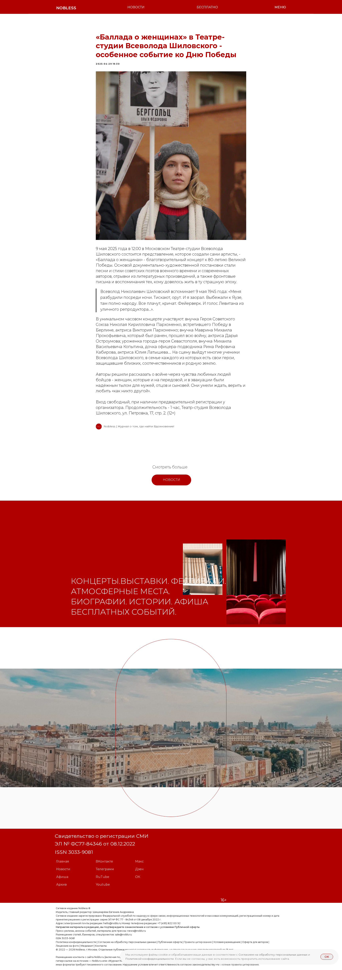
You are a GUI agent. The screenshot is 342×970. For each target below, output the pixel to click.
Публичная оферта (170, 942)
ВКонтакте (104, 861)
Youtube (103, 884)
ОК (137, 877)
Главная (62, 861)
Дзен (139, 869)
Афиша (62, 877)
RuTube (102, 877)
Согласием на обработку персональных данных (273, 954)
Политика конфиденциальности (76, 942)
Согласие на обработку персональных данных (127, 942)
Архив (61, 884)
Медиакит (87, 945)
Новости (63, 869)
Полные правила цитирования (240, 964)
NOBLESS (66, 8)
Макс (139, 861)
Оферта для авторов (255, 942)
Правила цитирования (198, 942)
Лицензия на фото (67, 945)
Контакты (101, 945)
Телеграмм (105, 869)
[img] (202, 569)
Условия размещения (226, 942)
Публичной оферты (187, 927)
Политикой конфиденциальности (149, 959)
